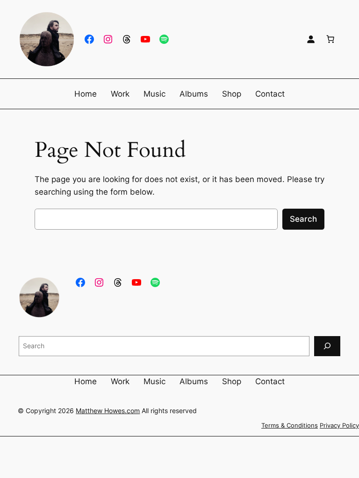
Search (303, 219)
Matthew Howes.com (108, 411)
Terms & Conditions (289, 425)
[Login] (311, 39)
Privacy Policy (339, 425)
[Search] (327, 346)
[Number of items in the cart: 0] (330, 39)
